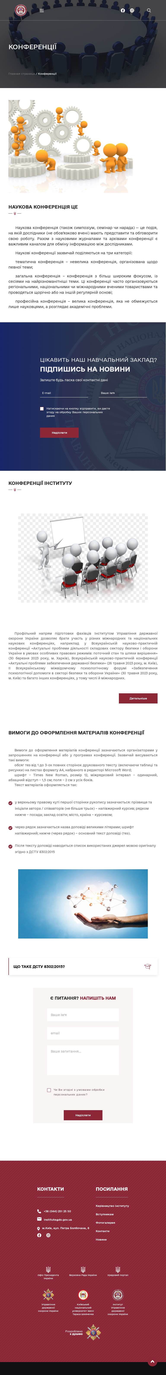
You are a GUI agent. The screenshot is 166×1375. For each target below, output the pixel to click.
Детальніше (138, 698)
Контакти (102, 1231)
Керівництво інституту (112, 1205)
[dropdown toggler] (23, 35)
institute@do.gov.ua (58, 1219)
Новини (101, 1239)
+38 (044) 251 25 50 (57, 1211)
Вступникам (105, 1214)
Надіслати (59, 432)
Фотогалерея (105, 1222)
